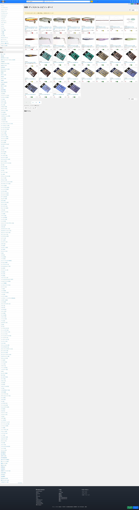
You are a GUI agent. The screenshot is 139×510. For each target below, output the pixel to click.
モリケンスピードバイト (5, 395)
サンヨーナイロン (4, 202)
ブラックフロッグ (4, 350)
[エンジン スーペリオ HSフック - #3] (88, 72)
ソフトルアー (4, 16)
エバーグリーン (4, 136)
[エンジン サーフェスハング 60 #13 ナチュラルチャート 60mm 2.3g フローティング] (131, 39)
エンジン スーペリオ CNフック (44, 62)
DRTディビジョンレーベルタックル (8, 59)
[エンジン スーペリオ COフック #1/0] (117, 55)
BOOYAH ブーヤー (4, 57)
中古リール (4, 49)
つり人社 (3, 93)
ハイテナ (3, 294)
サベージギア (4, 196)
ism (2, 87)
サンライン (4, 204)
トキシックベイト (4, 277)
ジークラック (4, 219)
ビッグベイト (4, 20)
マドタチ (3, 382)
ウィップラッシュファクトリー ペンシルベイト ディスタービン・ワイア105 (31, 28)
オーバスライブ (4, 155)
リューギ (3, 420)
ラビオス (3, 410)
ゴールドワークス (4, 194)
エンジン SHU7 (27, 45)
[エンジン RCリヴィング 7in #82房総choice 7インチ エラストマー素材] (131, 20)
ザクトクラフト (4, 206)
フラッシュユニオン (5, 345)
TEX (2, 76)
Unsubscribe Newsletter (39, 503)
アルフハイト (4, 108)
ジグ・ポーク (4, 22)
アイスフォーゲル (4, 97)
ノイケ (3, 288)
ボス (2, 371)
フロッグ (3, 18)
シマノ (3, 213)
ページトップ (136, 507)
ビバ (2, 324)
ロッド (3, 5)
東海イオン (3, 465)
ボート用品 (4, 30)
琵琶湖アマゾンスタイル (5, 470)
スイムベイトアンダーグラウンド (7, 223)
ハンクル (3, 301)
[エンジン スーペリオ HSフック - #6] (117, 72)
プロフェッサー (4, 358)
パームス (3, 320)
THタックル (3, 78)
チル (2, 253)
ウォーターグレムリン (5, 127)
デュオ (3, 275)
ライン (3, 26)
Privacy (37, 498)
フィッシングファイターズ (6, 335)
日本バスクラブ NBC (5, 459)
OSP (3, 67)
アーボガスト (4, 114)
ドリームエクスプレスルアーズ (7, 279)
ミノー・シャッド (5, 9)
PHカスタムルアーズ (5, 69)
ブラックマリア (4, 352)
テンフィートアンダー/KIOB (6, 260)
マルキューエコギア (5, 386)
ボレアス (3, 375)
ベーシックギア (4, 367)
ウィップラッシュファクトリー (7, 123)
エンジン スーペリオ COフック (101, 62)
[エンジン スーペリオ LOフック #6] (74, 87)
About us (37, 492)
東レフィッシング (4, 461)
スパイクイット (4, 241)
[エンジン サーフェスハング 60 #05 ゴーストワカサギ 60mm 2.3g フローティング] (45, 39)
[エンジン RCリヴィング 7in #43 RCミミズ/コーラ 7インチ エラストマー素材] (117, 20)
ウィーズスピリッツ (5, 125)
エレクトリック (4, 138)
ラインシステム (4, 405)
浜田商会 (3, 467)
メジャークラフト (4, 393)
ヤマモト (3, 399)
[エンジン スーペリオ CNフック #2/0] (74, 55)
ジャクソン (3, 215)
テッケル (3, 258)
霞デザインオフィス (5, 480)
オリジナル (3, 151)
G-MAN (3, 61)
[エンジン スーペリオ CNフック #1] (45, 55)
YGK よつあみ (4, 82)
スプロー (3, 243)
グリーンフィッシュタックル (6, 181)
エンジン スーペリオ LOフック (30, 94)
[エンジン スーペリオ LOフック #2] (31, 87)
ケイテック (4, 185)
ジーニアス (3, 221)
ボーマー (3, 378)
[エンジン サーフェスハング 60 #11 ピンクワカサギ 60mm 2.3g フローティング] (102, 39)
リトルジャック (4, 414)
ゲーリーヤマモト (5, 187)
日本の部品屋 (4, 457)
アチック (3, 104)
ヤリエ (2, 401)
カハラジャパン (4, 157)
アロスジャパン (4, 110)
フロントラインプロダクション (7, 348)
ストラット (3, 238)
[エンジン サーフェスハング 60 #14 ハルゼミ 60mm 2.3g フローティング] (31, 55)
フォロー (3, 343)
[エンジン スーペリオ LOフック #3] (45, 87)
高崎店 (61, 493)
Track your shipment (39, 491)
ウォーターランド (5, 129)
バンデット (3, 316)
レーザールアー (4, 433)
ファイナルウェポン (5, 328)
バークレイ (4, 318)
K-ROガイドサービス (5, 63)
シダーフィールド (4, 211)
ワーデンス (3, 448)
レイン (3, 427)
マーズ (2, 388)
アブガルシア (4, 106)
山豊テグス (3, 455)
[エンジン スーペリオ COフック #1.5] (102, 55)
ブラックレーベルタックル (6, 354)
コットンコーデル (4, 189)
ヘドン (3, 360)
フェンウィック (4, 341)
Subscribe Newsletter (39, 502)
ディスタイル (4, 262)
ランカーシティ (4, 412)
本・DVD (3, 35)
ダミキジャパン (4, 251)
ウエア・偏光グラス (5, 43)
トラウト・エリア (84, 492)
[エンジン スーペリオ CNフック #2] (60, 55)
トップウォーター (5, 7)
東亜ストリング (4, 463)
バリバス (3, 313)
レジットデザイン (4, 429)
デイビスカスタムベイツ (5, 266)
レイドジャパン (4, 425)
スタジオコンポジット (5, 228)
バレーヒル (3, 315)
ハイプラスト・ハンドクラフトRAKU (8, 298)
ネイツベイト (4, 286)
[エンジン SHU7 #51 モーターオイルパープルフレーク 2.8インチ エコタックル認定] (31, 39)
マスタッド (3, 380)
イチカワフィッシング (5, 116)
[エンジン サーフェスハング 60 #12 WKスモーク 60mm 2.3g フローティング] (117, 39)
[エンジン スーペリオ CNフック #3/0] (88, 55)
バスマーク (3, 311)
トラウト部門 (61, 492)
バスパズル (3, 309)
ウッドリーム (4, 131)
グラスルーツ (4, 179)
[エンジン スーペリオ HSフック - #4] (102, 72)
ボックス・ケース (5, 41)
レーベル (3, 435)
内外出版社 (3, 452)
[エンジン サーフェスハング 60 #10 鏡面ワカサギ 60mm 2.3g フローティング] (88, 39)
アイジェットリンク (5, 95)
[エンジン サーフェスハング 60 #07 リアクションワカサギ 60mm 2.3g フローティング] (74, 39)
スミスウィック (4, 247)
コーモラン (4, 191)
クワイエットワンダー (5, 176)
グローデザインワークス (5, 183)
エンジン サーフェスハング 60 (44, 45)
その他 (3, 33)
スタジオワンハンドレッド (6, 230)
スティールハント (4, 234)
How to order (38, 493)
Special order (38, 496)
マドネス (3, 384)
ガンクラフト (4, 166)
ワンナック (3, 444)
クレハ (3, 174)
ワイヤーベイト (4, 11)
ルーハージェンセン (5, 423)
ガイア (2, 164)
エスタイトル (4, 134)
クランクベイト (4, 15)
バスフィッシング (84, 491)
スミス (3, 245)
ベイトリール (4, 39)
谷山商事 (3, 476)
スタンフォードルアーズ (5, 232)
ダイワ (3, 249)
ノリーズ (3, 290)
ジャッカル (4, 217)
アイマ (3, 99)
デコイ (3, 268)
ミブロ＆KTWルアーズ (5, 390)
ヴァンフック (4, 450)
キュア (2, 170)
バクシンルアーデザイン (5, 303)
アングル (3, 112)
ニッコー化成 (4, 283)
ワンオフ (3, 442)
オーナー (3, 153)
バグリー (3, 305)
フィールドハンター (5, 339)
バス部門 (60, 491)
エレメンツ (3, 140)
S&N (2, 72)
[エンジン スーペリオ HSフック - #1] (60, 72)
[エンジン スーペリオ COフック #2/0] (131, 55)
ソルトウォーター (84, 493)
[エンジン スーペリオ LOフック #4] (60, 87)
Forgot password (38, 501)
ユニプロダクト (4, 403)
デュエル (3, 273)
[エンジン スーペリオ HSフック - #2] (74, 72)
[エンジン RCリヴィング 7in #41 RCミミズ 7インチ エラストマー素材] (102, 20)
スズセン (3, 226)
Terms (37, 497)
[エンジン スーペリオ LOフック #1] (131, 72)
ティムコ (3, 256)
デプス (3, 271)
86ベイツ (3, 54)
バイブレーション (5, 13)
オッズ (2, 146)
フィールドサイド (4, 337)
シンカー (3, 28)
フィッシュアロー (4, 330)
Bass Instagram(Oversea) (63, 498)
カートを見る (130, 507)
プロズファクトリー (5, 356)
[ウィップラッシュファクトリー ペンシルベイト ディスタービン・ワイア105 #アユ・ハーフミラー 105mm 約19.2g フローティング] (45, 20)
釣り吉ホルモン (4, 478)
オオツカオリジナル (5, 144)
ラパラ (3, 408)
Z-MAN (2, 84)
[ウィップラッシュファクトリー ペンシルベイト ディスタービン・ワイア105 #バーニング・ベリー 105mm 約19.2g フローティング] (74, 20)
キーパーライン (4, 172)
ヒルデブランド (4, 322)
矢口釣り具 (3, 472)
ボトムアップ (4, 373)
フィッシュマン (4, 333)
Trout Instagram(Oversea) (63, 497)
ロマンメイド (4, 440)
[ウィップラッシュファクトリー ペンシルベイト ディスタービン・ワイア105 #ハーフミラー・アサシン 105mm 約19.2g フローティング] (60, 20)
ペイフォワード (4, 369)
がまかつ (3, 91)
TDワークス (3, 74)
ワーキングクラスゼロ (5, 446)
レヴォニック (4, 431)
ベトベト (3, 363)
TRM (2, 80)
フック (3, 24)
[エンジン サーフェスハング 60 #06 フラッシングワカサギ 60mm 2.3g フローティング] (60, 39)
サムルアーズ (4, 198)
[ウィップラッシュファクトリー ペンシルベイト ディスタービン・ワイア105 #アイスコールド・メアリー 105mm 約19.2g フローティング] (31, 20)
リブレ (2, 416)
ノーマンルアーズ (4, 292)
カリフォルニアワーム (5, 159)
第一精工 (3, 474)
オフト (2, 149)
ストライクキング (4, 236)
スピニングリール (5, 37)
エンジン (3, 142)
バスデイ (3, 307)
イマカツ (3, 119)
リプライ (3, 418)
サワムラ (3, 200)
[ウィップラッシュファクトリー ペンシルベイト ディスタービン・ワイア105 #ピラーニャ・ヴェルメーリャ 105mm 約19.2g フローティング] (88, 20)
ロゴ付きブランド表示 (11, 482)
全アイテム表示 (4, 45)
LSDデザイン (3, 65)
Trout (60, 501)
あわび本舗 (3, 89)
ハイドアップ (4, 296)
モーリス (3, 397)
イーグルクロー (4, 121)
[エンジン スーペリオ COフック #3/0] (31, 72)
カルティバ (4, 161)
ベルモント (3, 365)
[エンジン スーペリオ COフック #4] (45, 72)
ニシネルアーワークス (5, 281)
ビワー (2, 326)
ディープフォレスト (5, 264)
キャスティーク (4, 168)
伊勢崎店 (61, 496)
